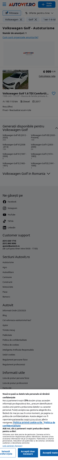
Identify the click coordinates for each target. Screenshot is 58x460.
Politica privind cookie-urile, (28, 422)
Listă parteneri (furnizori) (12, 446)
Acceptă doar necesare (28, 452)
